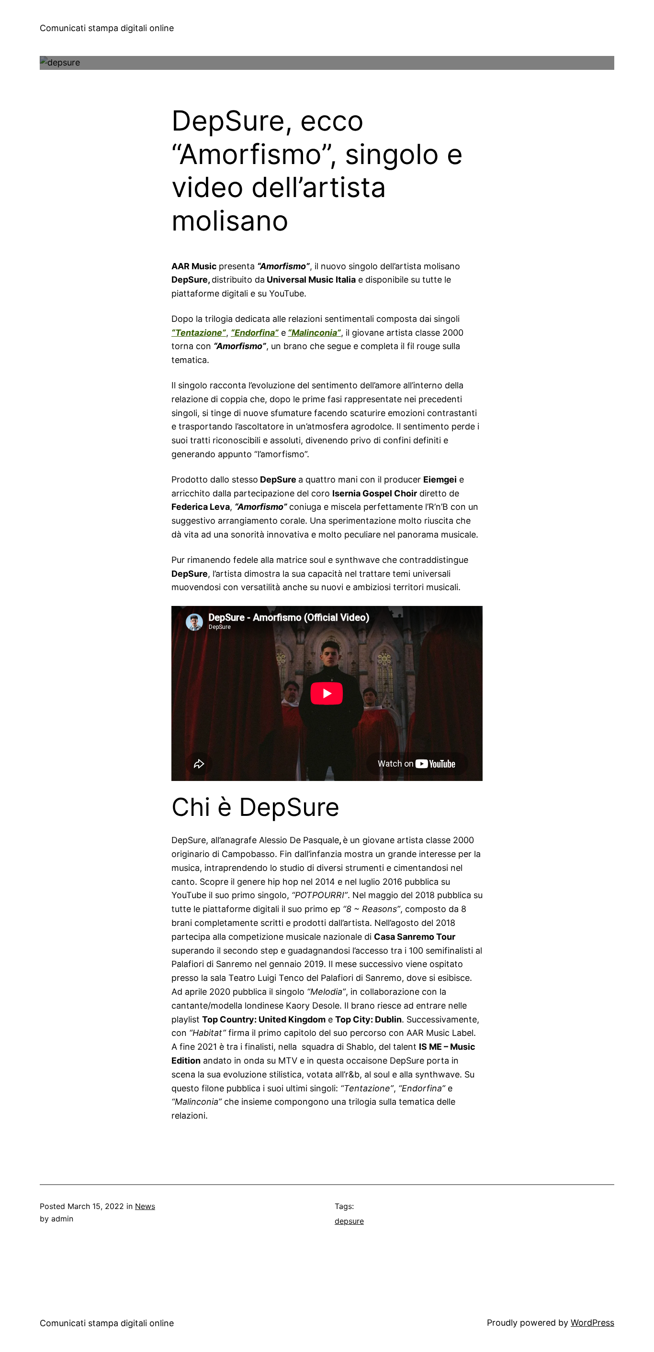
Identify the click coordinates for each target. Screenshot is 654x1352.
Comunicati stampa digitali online (107, 28)
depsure (349, 1221)
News (145, 1206)
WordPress (592, 1323)
